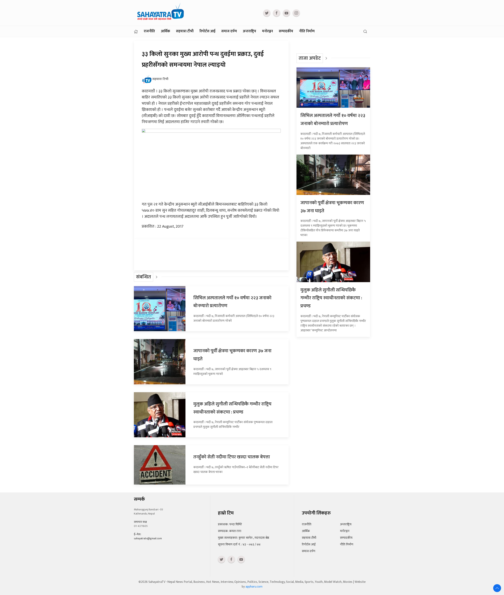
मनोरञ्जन (267, 31)
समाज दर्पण (229, 31)
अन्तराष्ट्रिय (249, 31)
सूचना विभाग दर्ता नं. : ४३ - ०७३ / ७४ (239, 544)
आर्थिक (165, 31)
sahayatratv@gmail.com (148, 538)
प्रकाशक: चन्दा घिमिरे (230, 524)
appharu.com (254, 586)
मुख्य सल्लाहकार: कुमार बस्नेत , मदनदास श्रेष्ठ (243, 537)
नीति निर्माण (307, 31)
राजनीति (149, 31)
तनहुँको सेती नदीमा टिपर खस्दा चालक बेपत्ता (231, 457)
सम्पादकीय (286, 31)
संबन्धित (143, 277)
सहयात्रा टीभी (185, 31)
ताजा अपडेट (310, 58)
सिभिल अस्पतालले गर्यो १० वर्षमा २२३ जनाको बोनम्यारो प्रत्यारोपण (332, 120)
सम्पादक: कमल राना (229, 531)
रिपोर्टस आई (207, 31)
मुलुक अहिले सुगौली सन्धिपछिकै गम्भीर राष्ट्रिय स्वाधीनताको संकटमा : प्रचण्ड (232, 408)
